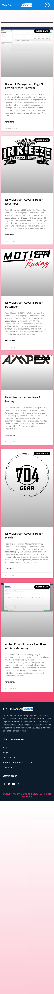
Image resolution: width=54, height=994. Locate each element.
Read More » (10, 122)
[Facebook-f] (4, 784)
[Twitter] (9, 784)
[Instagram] (18, 784)
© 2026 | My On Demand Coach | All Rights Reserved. (27, 795)
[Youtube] (13, 784)
